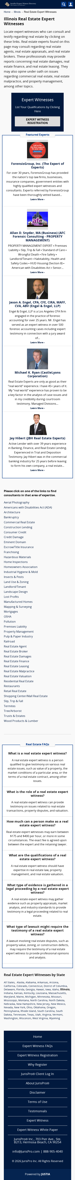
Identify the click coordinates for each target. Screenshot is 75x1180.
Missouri (56, 997)
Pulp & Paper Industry (18, 636)
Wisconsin (25, 1018)
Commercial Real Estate (19, 522)
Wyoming (54, 1018)
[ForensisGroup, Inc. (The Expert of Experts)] (37, 150)
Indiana (8, 993)
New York (19, 1007)
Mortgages (11, 612)
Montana (23, 1000)
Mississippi (10, 1000)
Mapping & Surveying (18, 607)
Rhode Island (28, 1011)
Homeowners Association (21, 567)
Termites (10, 706)
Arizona (53, 982)
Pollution (10, 622)
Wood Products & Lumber (21, 721)
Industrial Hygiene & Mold (21, 572)
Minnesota (43, 997)
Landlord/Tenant (15, 587)
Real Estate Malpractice (19, 671)
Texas (30, 1015)
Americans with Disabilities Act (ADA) (28, 507)
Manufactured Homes (18, 602)
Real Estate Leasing (16, 666)
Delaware (9, 989)
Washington (11, 1018)
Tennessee (19, 1015)
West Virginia (40, 1018)
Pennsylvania (11, 1011)
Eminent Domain (15, 542)
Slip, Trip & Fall (13, 701)
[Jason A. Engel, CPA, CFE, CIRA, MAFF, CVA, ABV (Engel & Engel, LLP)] (37, 288)
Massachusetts (57, 993)
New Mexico (58, 1004)
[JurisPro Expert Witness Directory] (28, 4)
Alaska (20, 982)
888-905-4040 (53, 1151)
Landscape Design (16, 592)
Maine (20, 997)
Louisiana (41, 993)
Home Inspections (16, 562)
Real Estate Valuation (18, 676)
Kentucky (29, 993)
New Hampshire (25, 1004)
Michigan (30, 997)
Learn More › (37, 199)
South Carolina (46, 1011)
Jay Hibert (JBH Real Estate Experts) (37, 438)
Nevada (8, 1007)
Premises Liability (15, 627)
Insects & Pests (14, 577)
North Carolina (38, 1000)
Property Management (19, 632)
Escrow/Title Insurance (19, 547)
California (9, 986)
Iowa (48, 989)
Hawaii (40, 989)
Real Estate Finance (16, 661)
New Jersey (43, 1004)
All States (9, 982)
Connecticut (35, 986)
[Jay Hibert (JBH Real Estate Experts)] (37, 424)
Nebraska (9, 1004)
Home (7, 11)
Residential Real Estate (18, 681)
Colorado (22, 986)
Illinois (17, 11)
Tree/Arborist (13, 711)
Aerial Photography (16, 502)
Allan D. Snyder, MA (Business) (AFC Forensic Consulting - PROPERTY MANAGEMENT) (37, 237)
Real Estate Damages (17, 656)
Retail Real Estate (15, 691)
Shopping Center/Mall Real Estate (26, 696)
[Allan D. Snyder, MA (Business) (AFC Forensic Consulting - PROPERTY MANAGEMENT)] (37, 219)
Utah (38, 1015)
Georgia (30, 989)
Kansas (18, 993)
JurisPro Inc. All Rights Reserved (42, 1161)
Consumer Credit (15, 532)
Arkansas (42, 982)
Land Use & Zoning (16, 582)
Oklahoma (39, 1007)
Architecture (12, 512)
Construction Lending (18, 527)
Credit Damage (14, 537)
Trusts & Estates (14, 716)
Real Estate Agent (15, 646)
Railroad (9, 641)
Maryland (9, 997)
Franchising (11, 552)
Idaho (55, 989)
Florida (20, 989)
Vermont (57, 1015)
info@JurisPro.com (26, 1151)
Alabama (31, 982)
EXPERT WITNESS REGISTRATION (37, 121)
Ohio (29, 1007)
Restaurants (12, 686)
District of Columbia (55, 986)
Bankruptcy (11, 517)
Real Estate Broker (16, 651)
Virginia (46, 1015)
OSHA (7, 617)
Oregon (51, 1007)
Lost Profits (11, 597)
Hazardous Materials (17, 557)
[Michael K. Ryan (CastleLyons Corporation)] (37, 359)
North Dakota (56, 1000)
